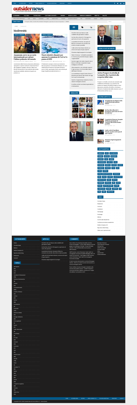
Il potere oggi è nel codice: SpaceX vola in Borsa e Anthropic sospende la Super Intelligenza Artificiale (82, 63)
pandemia (100, 183)
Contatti (70, 3)
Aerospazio (16, 266)
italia (104, 177)
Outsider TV (17, 367)
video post (111, 192)
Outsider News (22, 3)
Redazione (62, 3)
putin (118, 183)
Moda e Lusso (17, 354)
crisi (115, 162)
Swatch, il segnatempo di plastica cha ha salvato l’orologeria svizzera (82, 80)
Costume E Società (50, 15)
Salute (104, 15)
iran (99, 177)
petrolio (107, 183)
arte (106, 153)
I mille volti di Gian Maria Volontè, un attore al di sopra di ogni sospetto (81, 49)
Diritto (97, 15)
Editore (30, 3)
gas (118, 168)
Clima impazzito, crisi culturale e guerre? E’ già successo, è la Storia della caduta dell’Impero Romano (82, 69)
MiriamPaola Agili (58, 61)
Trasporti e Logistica (19, 384)
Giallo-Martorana (18, 329)
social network (108, 186)
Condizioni (100, 209)
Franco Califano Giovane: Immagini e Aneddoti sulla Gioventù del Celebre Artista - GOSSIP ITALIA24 (81, 268)
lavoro (110, 177)
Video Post (16, 392)
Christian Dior (100, 246)
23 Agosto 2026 (109, 105)
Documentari (17, 304)
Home (14, 3)
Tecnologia (37, 15)
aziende (100, 156)
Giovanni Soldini (101, 249)
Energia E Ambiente (85, 15)
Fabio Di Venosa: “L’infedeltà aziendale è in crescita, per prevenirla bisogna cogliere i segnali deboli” (82, 56)
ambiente (100, 153)
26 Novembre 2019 (47, 61)
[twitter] (117, 3)
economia (101, 165)
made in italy (101, 180)
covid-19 (109, 162)
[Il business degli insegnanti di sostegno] (82, 105)
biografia (113, 156)
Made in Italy (55, 18)
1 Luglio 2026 (108, 143)
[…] (19, 73)
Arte (48, 18)
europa (114, 165)
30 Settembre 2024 (20, 61)
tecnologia (101, 189)
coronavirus (101, 162)
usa (99, 192)
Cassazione (88, 18)
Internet (16, 342)
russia (100, 186)
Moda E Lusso (72, 15)
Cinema (95, 18)
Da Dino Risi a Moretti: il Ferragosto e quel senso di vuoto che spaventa (81, 38)
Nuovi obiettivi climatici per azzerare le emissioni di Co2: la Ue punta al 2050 (54, 57)
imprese (105, 171)
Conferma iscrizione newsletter (105, 222)
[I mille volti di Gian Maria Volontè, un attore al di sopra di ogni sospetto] (75, 105)
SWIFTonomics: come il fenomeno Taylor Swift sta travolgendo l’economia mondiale (81, 256)
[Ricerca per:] (115, 21)
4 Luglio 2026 (109, 135)
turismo (115, 189)
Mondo (63, 15)
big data (107, 156)
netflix (115, 180)
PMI (81, 18)
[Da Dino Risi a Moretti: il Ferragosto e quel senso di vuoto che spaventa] (82, 99)
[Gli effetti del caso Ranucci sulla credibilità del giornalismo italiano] (75, 99)
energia (108, 165)
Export (15, 325)
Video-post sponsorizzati (103, 230)
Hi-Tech (16, 338)
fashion (108, 168)
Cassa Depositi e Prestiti (103, 244)
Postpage (99, 214)
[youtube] (120, 3)
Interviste (16, 346)
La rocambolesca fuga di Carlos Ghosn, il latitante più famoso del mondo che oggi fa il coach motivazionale (82, 75)
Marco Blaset (30, 61)
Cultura (26, 15)
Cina (29, 18)
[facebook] (114, 3)
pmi (113, 183)
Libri (15, 350)
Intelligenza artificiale (19, 18)
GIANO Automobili (101, 248)
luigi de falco (118, 177)
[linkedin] (123, 3)
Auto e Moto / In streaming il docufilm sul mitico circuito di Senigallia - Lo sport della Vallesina (80, 243)
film (113, 168)
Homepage (100, 212)
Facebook (100, 168)
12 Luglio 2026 (109, 125)
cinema (111, 159)
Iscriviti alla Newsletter (103, 220)
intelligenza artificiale (104, 174)
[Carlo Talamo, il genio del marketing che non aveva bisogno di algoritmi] (89, 115)
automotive (113, 153)
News (15, 363)
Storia (15, 379)
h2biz (99, 171)
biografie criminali (72, 18)
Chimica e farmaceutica (19, 279)
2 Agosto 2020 (102, 79)
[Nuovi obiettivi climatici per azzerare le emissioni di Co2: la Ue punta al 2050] (54, 43)
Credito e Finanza (18, 292)
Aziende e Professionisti (19, 275)
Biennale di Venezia (102, 243)
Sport (101, 18)
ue (120, 189)
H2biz (98, 251)
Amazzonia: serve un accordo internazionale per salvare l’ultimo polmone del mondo (25, 57)
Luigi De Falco (100, 253)
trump (108, 189)
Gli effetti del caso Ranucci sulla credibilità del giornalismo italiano (80, 33)
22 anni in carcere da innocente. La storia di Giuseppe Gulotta (81, 263)
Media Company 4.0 (40, 3)
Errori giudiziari (17, 321)
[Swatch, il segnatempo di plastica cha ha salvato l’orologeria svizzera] (75, 115)
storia (116, 186)
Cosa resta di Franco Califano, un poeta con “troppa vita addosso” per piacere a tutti (81, 271)
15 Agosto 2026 (109, 114)
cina (106, 159)
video (103, 192)
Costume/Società (18, 287)
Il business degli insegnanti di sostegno (82, 52)
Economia (16, 15)
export (120, 165)
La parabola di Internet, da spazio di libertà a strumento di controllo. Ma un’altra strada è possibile (81, 43)
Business (100, 159)
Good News (16, 333)
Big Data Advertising (52, 3)
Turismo (63, 18)
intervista (116, 174)
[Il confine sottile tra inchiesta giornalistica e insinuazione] (82, 115)
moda (108, 180)
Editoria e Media (18, 313)
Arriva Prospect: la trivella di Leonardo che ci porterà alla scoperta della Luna (108, 75)
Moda (34, 18)
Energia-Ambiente (18, 317)
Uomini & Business (101, 254)
